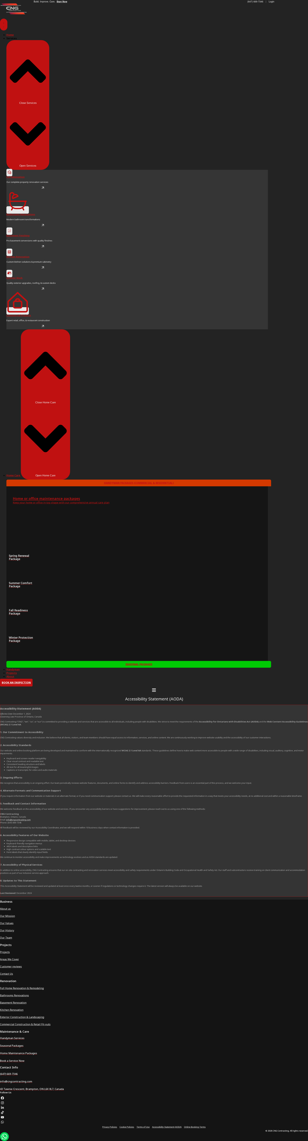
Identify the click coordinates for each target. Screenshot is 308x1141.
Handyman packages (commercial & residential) (139, 483)
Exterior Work (14, 277)
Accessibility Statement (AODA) (167, 1126)
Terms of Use (143, 1126)
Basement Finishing (18, 235)
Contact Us (6, 974)
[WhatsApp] (4, 1136)
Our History (7, 930)
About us (5, 909)
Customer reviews (11, 966)
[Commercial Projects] (17, 311)
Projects (5, 952)
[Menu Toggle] (3, 24)
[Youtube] (2, 1117)
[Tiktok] (2, 1112)
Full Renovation (15, 176)
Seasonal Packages (138, 664)
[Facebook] (2, 1098)
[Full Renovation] (9, 172)
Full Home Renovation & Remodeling (22, 988)
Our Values (6, 923)
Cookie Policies (127, 1126)
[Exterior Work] (9, 273)
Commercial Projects (18, 315)
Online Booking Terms (195, 1126)
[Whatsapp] (2, 1122)
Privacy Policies (109, 1126)
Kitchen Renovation (17, 256)
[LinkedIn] (2, 1107)
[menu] (154, 691)
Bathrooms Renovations (20, 214)
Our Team (6, 937)
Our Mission (7, 916)
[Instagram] (2, 1102)
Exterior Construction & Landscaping (22, 1017)
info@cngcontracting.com (18, 819)
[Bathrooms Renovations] (17, 210)
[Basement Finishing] (9, 231)
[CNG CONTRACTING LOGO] (13, 13)
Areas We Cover (9, 959)
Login (271, 1)
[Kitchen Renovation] (9, 252)
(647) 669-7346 (255, 1)
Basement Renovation (13, 1002)
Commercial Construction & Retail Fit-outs (25, 1024)
